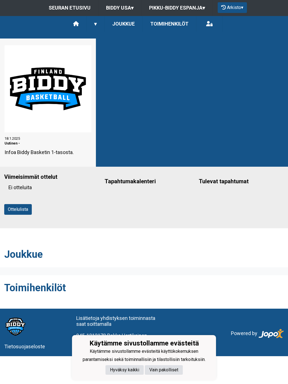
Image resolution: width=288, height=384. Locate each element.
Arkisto (235, 7)
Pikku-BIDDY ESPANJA (177, 8)
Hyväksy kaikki (124, 369)
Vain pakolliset (163, 369)
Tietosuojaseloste (24, 346)
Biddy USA (120, 8)
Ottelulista (18, 209)
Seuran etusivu (70, 8)
